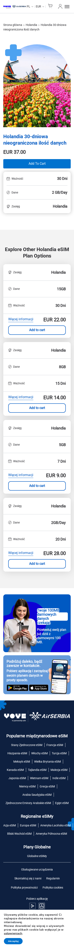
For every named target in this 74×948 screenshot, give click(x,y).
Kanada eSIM (15, 769)
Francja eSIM (54, 745)
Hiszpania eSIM (17, 753)
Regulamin (53, 878)
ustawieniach (13, 933)
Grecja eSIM (47, 786)
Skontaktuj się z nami (27, 878)
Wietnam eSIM (39, 778)
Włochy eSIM (39, 753)
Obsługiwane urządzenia (37, 869)
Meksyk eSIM (21, 761)
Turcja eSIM (59, 753)
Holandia (31, 25)
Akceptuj (13, 941)
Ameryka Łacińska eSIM (55, 825)
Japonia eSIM (17, 778)
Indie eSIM (59, 778)
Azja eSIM (9, 825)
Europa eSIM (28, 825)
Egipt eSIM (62, 803)
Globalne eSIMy (37, 856)
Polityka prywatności (24, 887)
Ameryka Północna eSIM (51, 833)
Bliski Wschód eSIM (19, 833)
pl (28, 6)
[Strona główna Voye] (14, 7)
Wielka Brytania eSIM (47, 761)
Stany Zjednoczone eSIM (26, 745)
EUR (38, 6)
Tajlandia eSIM (37, 769)
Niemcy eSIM (27, 786)
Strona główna (12, 25)
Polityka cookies (53, 887)
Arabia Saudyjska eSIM (37, 794)
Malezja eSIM (59, 769)
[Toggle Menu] (68, 6)
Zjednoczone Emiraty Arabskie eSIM (28, 803)
